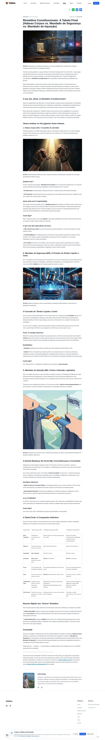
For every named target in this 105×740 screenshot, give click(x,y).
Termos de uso (91, 707)
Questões (33, 3)
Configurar (91, 734)
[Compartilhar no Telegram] (77, 9)
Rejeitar (76, 734)
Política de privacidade (93, 704)
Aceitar (83, 734)
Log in (89, 3)
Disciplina (56, 3)
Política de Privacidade (25, 736)
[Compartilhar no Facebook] (80, 9)
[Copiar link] (69, 9)
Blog (64, 3)
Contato (79, 3)
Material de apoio (45, 3)
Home (25, 3)
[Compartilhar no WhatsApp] (73, 9)
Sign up (96, 3)
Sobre (71, 3)
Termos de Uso (35, 736)
